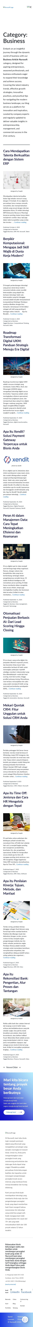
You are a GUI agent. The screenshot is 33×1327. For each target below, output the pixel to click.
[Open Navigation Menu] (29, 7)
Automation (13, 698)
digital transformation (20, 422)
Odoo (18, 873)
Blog (14, 1303)
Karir (6, 1303)
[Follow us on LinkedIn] (15, 1291)
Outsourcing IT (24, 1300)
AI (8, 604)
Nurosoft (22, 231)
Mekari (20, 786)
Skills (11, 325)
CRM (15, 786)
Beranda (7, 1299)
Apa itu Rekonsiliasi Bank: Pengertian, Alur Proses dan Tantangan (15, 983)
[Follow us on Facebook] (26, 1291)
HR (18, 231)
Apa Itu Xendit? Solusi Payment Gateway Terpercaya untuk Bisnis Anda (15, 440)
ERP (15, 231)
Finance (16, 1059)
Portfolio (8, 1308)
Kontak (22, 1306)
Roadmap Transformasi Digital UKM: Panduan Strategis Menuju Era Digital (16, 341)
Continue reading (20, 222)
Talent (27, 231)
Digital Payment (19, 506)
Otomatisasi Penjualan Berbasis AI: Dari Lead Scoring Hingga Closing (16, 622)
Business (15, 229)
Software (24, 873)
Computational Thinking (21, 323)
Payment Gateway (15, 508)
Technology (12, 606)
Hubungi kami (11, 1112)
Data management (21, 604)
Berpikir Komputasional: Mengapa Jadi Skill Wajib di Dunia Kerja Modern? (16, 247)
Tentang (15, 1308)
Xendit (23, 508)
